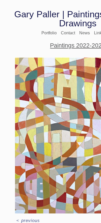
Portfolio (49, 33)
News (84, 33)
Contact (68, 33)
